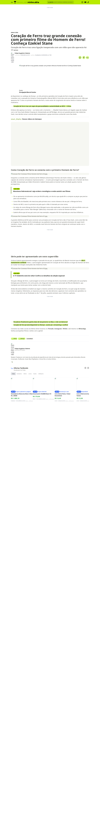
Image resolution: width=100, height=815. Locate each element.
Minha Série (14, 32)
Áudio (34, 373)
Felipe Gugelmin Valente (22, 53)
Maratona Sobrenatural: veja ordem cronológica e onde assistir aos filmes (41, 191)
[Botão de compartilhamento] (80, 57)
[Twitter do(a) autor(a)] (12, 362)
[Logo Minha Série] (33, 2)
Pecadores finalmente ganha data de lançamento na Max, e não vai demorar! (40, 322)
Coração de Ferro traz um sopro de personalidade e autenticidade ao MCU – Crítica (42, 106)
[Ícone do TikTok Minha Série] (88, 2)
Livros (30, 373)
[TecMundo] (15, 2)
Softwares (41, 373)
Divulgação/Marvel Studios (27, 92)
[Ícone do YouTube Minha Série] (85, 2)
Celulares (19, 373)
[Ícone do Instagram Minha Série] (82, 2)
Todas (13, 373)
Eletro (25, 373)
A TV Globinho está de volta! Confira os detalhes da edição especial (39, 276)
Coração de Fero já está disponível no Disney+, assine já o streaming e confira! (40, 325)
